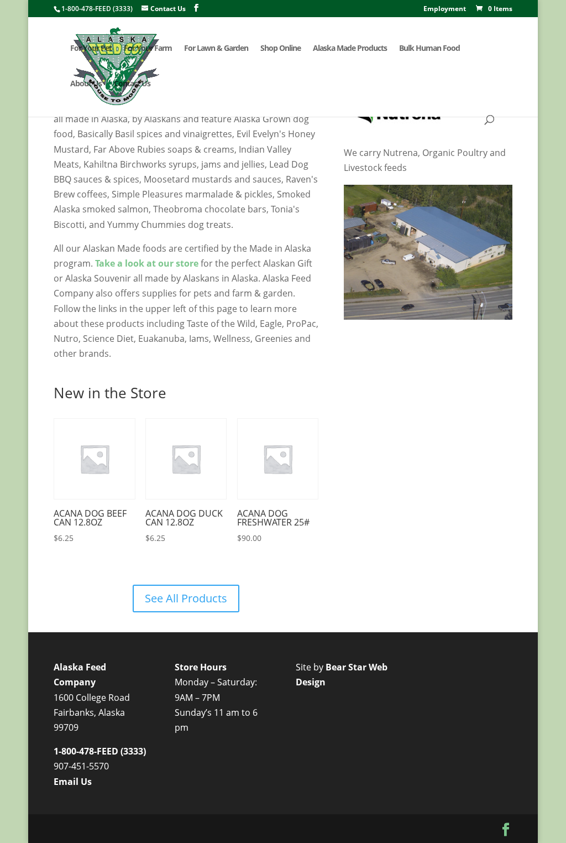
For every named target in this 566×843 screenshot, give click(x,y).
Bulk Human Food (429, 48)
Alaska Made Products (350, 48)
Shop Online (280, 48)
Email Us (73, 782)
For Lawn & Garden (216, 48)
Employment (444, 9)
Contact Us (132, 84)
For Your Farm (148, 48)
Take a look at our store (146, 263)
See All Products (186, 598)
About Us (86, 84)
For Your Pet (91, 48)
